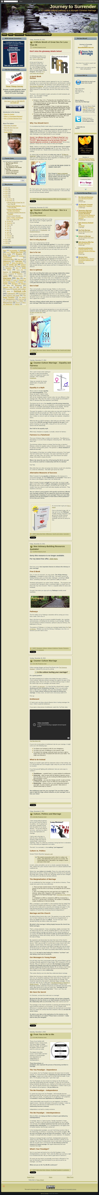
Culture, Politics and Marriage (15, 217)
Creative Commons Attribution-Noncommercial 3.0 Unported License (58, 1189)
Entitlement (44, 230)
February (9, 236)
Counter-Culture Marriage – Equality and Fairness (14, 209)
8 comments (34, 352)
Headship (5, 272)
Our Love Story (8, 130)
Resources (15, 283)
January (9, 237)
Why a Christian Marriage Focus (13, 118)
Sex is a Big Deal (38, 59)
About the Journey (9, 114)
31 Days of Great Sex (36, 312)
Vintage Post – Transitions (85, 206)
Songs (8, 291)
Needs (15, 280)
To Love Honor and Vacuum (37, 72)
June (8, 228)
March (8, 234)
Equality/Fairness (35, 231)
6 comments (33, 535)
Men (18, 278)
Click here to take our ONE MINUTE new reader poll (14, 102)
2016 (6, 189)
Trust (4, 301)
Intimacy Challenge (8, 273)
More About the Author (10, 125)
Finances (23, 264)
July (8, 226)
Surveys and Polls (12, 295)
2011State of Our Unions (64, 894)
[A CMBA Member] (14, 153)
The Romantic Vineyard (85, 204)
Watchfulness (7, 302)
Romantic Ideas (7, 287)
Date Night (21, 259)
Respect (23, 283)
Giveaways (8, 268)
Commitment (7, 257)
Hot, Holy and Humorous (85, 197)
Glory (17, 268)
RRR (17, 287)
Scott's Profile (8, 132)
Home (50, 1177)
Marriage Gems (82, 257)
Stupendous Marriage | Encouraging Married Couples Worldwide (85, 212)
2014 (6, 193)
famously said (48, 854)
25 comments (63, 199)
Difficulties (18, 261)
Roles (8, 285)
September (10, 223)
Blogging (19, 254)
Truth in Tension (12, 301)
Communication (8, 259)
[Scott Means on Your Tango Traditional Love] (86, 186)
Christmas (21, 256)
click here (54, 559)
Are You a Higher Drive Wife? (86, 237)
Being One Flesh (17, 252)
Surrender (22, 293)
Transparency (10, 299)
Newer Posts (30, 1177)
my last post (41, 686)
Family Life (13, 264)
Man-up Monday (18, 276)
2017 (6, 188)
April (8, 232)
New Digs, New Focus (84, 243)
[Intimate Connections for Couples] (13, 53)
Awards (7, 252)
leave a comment (62, 173)
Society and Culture (19, 289)
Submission (11, 293)
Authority (23, 250)
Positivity (20, 282)
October (9, 221)
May (8, 230)
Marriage (7, 278)
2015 (6, 191)
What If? (18, 302)
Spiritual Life (20, 291)
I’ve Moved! (81, 226)
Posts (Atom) (40, 1180)
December (9, 199)
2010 (6, 241)
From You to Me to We (13, 219)
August (9, 225)
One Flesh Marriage (84, 230)
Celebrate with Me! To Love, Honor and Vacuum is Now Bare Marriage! (86, 251)
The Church (22, 297)
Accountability (13, 250)
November (9, 200)
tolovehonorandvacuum (85, 248)
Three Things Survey (14, 86)
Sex (24, 287)
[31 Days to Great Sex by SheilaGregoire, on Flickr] (38, 173)
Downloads (6, 263)
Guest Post (20, 269)
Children (13, 256)
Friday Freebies (21, 266)
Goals (24, 268)
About (4, 250)
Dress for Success (17, 263)
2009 (6, 243)
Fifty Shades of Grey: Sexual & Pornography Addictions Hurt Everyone (86, 260)
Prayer (5, 283)
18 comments (33, 1023)
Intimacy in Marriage (84, 236)
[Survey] (14, 77)
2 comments (65, 1170)
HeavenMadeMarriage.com (86, 47)
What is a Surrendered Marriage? (13, 116)
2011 (6, 239)
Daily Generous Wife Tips (86, 242)
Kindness (20, 274)
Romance (18, 285)
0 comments (40, 650)
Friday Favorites (9, 266)
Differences (7, 261)
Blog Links (7, 254)
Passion (13, 282)
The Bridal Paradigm (14, 296)
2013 (6, 195)
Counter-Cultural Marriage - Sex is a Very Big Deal (16, 206)
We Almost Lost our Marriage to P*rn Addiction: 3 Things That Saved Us (86, 217)
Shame (8, 289)
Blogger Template (45, 1193)
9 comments (33, 803)
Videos (21, 301)
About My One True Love (11, 127)
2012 (6, 197)
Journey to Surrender (73, 6)
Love (5, 276)
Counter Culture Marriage (13, 216)
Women (17, 304)
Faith (4, 264)
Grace (9, 269)
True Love (21, 299)
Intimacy (16, 272)
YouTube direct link (35, 741)
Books (5, 256)
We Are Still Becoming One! (85, 231)
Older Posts (70, 1177)
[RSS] (4, 1186)
